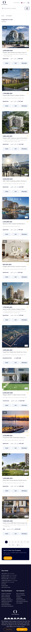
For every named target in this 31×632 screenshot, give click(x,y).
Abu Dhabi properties (22, 601)
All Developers (5, 603)
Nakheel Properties (6, 601)
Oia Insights (19, 603)
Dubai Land (7, 582)
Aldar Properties (5, 595)
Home (2, 15)
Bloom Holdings (5, 596)
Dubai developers (6, 604)
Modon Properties (6, 593)
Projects (18, 596)
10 (13, 545)
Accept (22, 629)
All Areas (3, 584)
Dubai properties (20, 599)
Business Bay (8, 578)
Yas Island (7, 573)
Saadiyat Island (8, 577)
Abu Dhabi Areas (5, 587)
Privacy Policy (9, 629)
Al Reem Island (9, 575)
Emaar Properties (6, 598)
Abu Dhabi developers (7, 606)
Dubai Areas (4, 585)
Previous (3, 37)
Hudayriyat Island (9, 580)
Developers (19, 598)
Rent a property (20, 595)
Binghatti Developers (7, 599)
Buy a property (20, 593)
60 (17, 545)
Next (28, 37)
